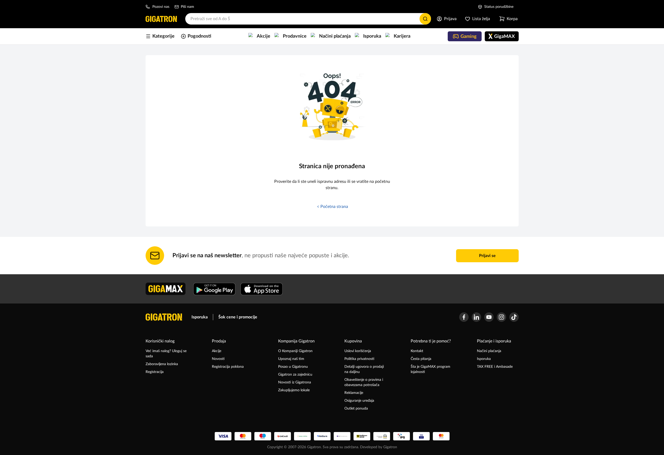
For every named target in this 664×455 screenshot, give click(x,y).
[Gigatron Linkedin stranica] (476, 317)
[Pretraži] (425, 19)
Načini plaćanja (489, 351)
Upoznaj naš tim (291, 359)
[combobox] (308, 19)
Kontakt (417, 351)
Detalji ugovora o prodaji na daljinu (364, 369)
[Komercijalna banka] (342, 436)
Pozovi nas (160, 7)
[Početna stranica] (161, 19)
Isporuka (200, 317)
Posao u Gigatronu (293, 367)
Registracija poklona (228, 367)
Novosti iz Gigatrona (294, 382)
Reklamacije (353, 393)
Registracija (155, 372)
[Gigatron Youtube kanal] (489, 317)
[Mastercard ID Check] (441, 436)
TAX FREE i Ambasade (495, 367)
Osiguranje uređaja (359, 400)
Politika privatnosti (359, 359)
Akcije (216, 351)
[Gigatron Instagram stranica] (501, 317)
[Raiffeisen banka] (362, 436)
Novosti (218, 359)
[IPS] (401, 436)
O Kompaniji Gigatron (295, 351)
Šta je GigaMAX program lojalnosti (430, 369)
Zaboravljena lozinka (162, 364)
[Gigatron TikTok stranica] (514, 317)
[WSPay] (381, 436)
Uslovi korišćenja (357, 351)
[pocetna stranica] (164, 317)
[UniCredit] (282, 436)
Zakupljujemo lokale (294, 390)
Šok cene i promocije (237, 317)
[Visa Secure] (421, 436)
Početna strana (334, 207)
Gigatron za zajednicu (295, 374)
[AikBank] (322, 436)
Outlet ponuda (356, 408)
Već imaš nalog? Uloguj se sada (166, 353)
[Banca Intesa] (302, 436)
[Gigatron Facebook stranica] (464, 317)
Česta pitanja (421, 359)
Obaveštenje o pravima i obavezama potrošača (363, 382)
